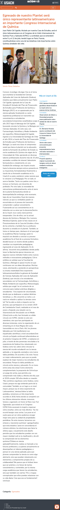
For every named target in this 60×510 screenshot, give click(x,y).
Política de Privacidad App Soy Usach (16, 508)
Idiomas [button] (56, 2)
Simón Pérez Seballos (11, 86)
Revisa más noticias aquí (49, 174)
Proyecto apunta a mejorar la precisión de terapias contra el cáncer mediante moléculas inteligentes (47, 163)
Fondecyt (42, 156)
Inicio (7, 504)
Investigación (43, 101)
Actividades (42, 113)
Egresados (16, 491)
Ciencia (41, 126)
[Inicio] (7, 2)
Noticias (8, 506)
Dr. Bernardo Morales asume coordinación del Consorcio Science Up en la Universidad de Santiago (47, 133)
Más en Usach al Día (47, 96)
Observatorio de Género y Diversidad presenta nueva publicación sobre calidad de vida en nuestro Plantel (48, 119)
